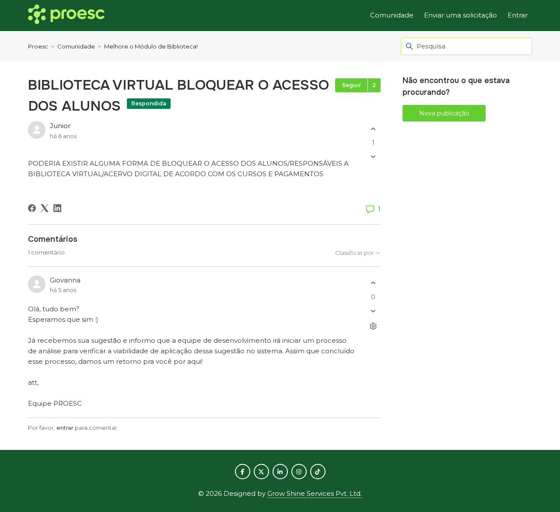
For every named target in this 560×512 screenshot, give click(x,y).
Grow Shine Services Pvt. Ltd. (314, 493)
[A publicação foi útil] (373, 128)
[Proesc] (66, 15)
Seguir (351, 85)
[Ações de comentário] (373, 326)
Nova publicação (444, 113)
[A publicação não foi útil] (373, 156)
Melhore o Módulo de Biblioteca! (151, 46)
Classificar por (355, 253)
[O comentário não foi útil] (373, 310)
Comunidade (391, 15)
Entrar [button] (518, 15)
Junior (60, 126)
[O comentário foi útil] (373, 283)
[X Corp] (45, 208)
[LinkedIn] (57, 208)
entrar (65, 427)
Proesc (38, 46)
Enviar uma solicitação (460, 15)
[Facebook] (32, 208)
